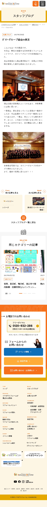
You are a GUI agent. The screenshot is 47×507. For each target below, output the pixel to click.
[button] (39, 267)
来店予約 (30, 419)
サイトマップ (31, 443)
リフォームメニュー (10, 405)
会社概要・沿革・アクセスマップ (36, 411)
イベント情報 (7, 436)
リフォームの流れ (9, 412)
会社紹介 (30, 403)
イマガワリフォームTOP (8, 24)
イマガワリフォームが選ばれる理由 (10, 397)
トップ (5, 388)
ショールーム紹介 (9, 443)
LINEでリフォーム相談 (32, 437)
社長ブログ (35, 24)
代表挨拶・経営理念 (37, 406)
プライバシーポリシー (34, 446)
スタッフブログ (23, 24)
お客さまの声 (32, 396)
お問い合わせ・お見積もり (32, 428)
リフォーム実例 (8, 429)
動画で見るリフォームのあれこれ (10, 421)
